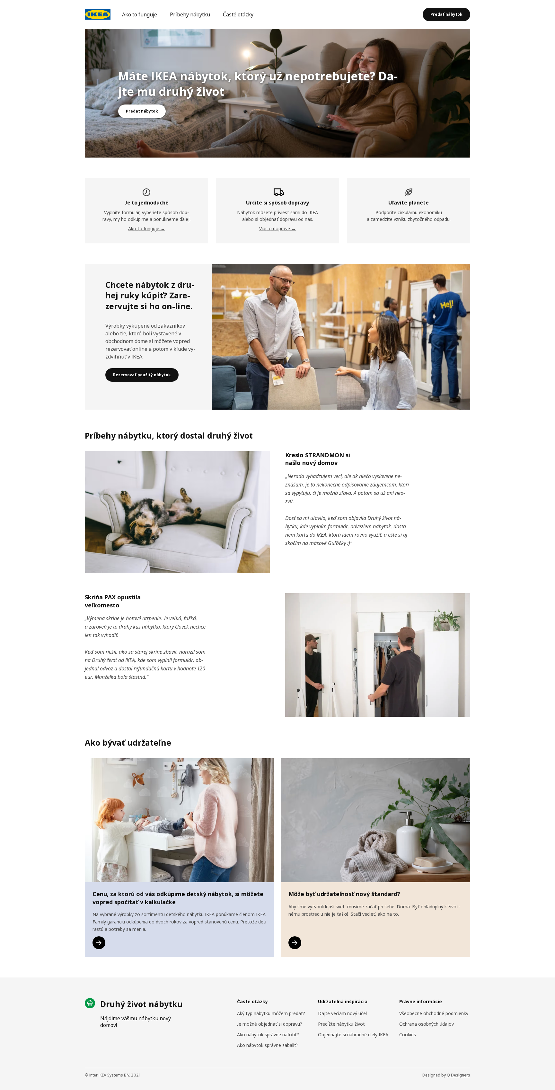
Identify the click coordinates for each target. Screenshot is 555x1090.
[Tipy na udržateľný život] (294, 942)
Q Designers (458, 1075)
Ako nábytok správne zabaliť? (267, 1045)
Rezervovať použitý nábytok (142, 374)
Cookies (407, 1034)
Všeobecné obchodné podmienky (433, 1013)
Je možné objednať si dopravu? (269, 1024)
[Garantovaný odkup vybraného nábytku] (98, 942)
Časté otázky (238, 14)
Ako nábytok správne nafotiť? (268, 1034)
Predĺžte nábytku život (341, 1024)
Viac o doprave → (277, 228)
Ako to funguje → (146, 228)
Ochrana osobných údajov (426, 1024)
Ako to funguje (139, 14)
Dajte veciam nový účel (342, 1013)
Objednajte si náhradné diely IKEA (353, 1034)
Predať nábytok (446, 14)
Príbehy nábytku (190, 14)
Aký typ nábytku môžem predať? (271, 1013)
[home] (97, 14)
